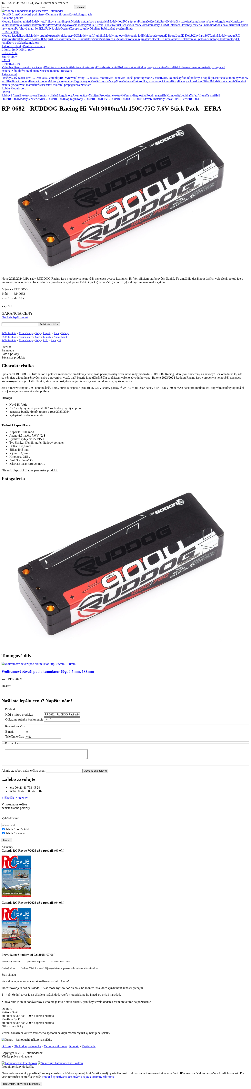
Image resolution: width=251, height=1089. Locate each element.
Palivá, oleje (52, 28)
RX (4, 60)
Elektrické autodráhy (226, 77)
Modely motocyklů (116, 35)
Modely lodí (115, 21)
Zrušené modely (49, 70)
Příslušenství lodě (128, 67)
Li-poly (29, 49)
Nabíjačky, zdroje (178, 21)
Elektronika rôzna (19, 25)
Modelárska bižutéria (226, 25)
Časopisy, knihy (80, 28)
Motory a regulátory (61, 81)
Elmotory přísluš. (48, 95)
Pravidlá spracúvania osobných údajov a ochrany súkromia (78, 1076)
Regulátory (223, 21)
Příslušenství (31, 46)
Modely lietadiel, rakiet (16, 21)
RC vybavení (68, 77)
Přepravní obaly (29, 70)
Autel (54, 35)
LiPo (5, 63)
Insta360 (204, 35)
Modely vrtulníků (40, 35)
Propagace (65, 70)
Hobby (12, 56)
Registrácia (85, 14)
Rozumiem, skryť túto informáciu (21, 1083)
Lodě (179, 35)
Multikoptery (66, 35)
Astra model (9, 74)
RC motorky (102, 77)
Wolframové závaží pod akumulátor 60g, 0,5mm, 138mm (48, 671)
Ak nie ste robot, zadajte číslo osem (24, 770)
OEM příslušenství (51, 39)
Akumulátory (31, 42)
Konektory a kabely (32, 67)
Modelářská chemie (178, 67)
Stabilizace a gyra (111, 39)
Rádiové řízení (11, 95)
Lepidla (185, 95)
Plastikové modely (17, 81)
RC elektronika (187, 39)
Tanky (213, 35)
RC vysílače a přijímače (111, 81)
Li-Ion (12, 49)
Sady (42, 46)
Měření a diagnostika (133, 95)
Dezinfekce (84, 84)
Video (5, 67)
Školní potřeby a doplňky (197, 77)
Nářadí (15, 70)
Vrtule (91, 25)
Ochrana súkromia (57, 14)
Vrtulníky (98, 35)
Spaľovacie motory (75, 25)
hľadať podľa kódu (17, 829)
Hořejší (6, 92)
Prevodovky (55, 25)
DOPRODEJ (135, 99)
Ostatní (210, 95)
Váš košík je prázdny (15, 797)
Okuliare (95, 28)
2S (59, 340)
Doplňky (69, 99)
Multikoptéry (151, 35)
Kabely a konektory (190, 81)
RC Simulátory (83, 39)
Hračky (6, 77)
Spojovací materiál (24, 84)
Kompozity (173, 95)
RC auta (90, 77)
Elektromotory (39, 25)
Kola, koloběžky (171, 77)
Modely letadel (11, 35)
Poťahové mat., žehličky (30, 28)
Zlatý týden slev (21, 77)
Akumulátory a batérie (203, 21)
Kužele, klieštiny (105, 25)
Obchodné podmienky (32, 14)
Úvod (5, 14)
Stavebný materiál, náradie (196, 25)
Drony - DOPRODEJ (88, 99)
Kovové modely (39, 81)
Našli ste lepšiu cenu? (15, 317)
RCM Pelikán (10, 32)
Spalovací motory (207, 39)
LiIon (5, 49)
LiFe (17, 63)
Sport (5, 56)
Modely (23, 99)
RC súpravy (130, 21)
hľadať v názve (15, 833)
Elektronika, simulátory (147, 81)
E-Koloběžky (190, 35)
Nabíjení (14, 67)
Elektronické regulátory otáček (141, 39)
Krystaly (18, 39)
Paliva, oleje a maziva (152, 67)
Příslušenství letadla (56, 67)
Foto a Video (32, 39)
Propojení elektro (110, 95)
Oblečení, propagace (64, 84)
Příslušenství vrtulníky (82, 67)
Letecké (6, 53)
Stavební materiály (201, 67)
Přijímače (68, 39)
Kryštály (155, 21)
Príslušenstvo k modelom (130, 25)
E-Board (170, 35)
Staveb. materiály (154, 99)
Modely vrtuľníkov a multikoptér (50, 21)
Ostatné (65, 28)
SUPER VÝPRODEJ (185, 99)
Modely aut (85, 35)
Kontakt (74, 14)
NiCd (11, 63)
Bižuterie (33, 99)
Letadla (24, 35)
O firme (13, 14)
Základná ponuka (12, 18)
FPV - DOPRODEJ (114, 99)
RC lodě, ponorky (133, 77)
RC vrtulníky (52, 77)
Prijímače (144, 21)
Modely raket (153, 77)
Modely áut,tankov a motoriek (89, 21)
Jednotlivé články (12, 46)
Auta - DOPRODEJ (51, 99)
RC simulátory (169, 39)
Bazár (129, 28)
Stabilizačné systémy (113, 28)
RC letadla (37, 77)
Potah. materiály (156, 95)
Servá (163, 21)
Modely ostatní (226, 35)
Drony (80, 77)
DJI (76, 35)
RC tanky (116, 77)
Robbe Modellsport (13, 88)
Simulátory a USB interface (163, 25)
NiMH (20, 49)
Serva (96, 39)
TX (8, 60)
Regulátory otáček (85, 81)
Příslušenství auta (106, 67)
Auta (162, 35)
